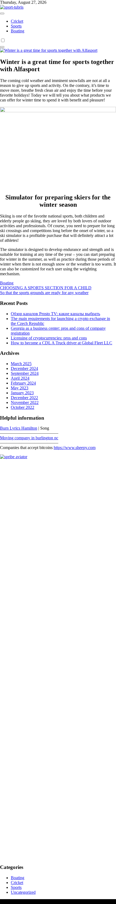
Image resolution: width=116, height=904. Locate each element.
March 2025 (21, 363)
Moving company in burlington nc (29, 438)
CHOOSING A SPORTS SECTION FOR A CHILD (45, 288)
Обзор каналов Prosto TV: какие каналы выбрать (55, 313)
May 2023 (19, 388)
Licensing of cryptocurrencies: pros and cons (49, 338)
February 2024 (23, 383)
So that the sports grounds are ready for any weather (44, 292)
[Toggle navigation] (2, 13)
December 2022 (24, 397)
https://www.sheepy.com (74, 447)
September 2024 (25, 373)
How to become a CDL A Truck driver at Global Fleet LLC (61, 343)
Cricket (17, 21)
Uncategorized (23, 892)
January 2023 (22, 392)
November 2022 (25, 402)
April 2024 (20, 378)
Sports (16, 26)
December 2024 (24, 368)
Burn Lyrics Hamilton (18, 428)
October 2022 (22, 407)
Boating (17, 31)
